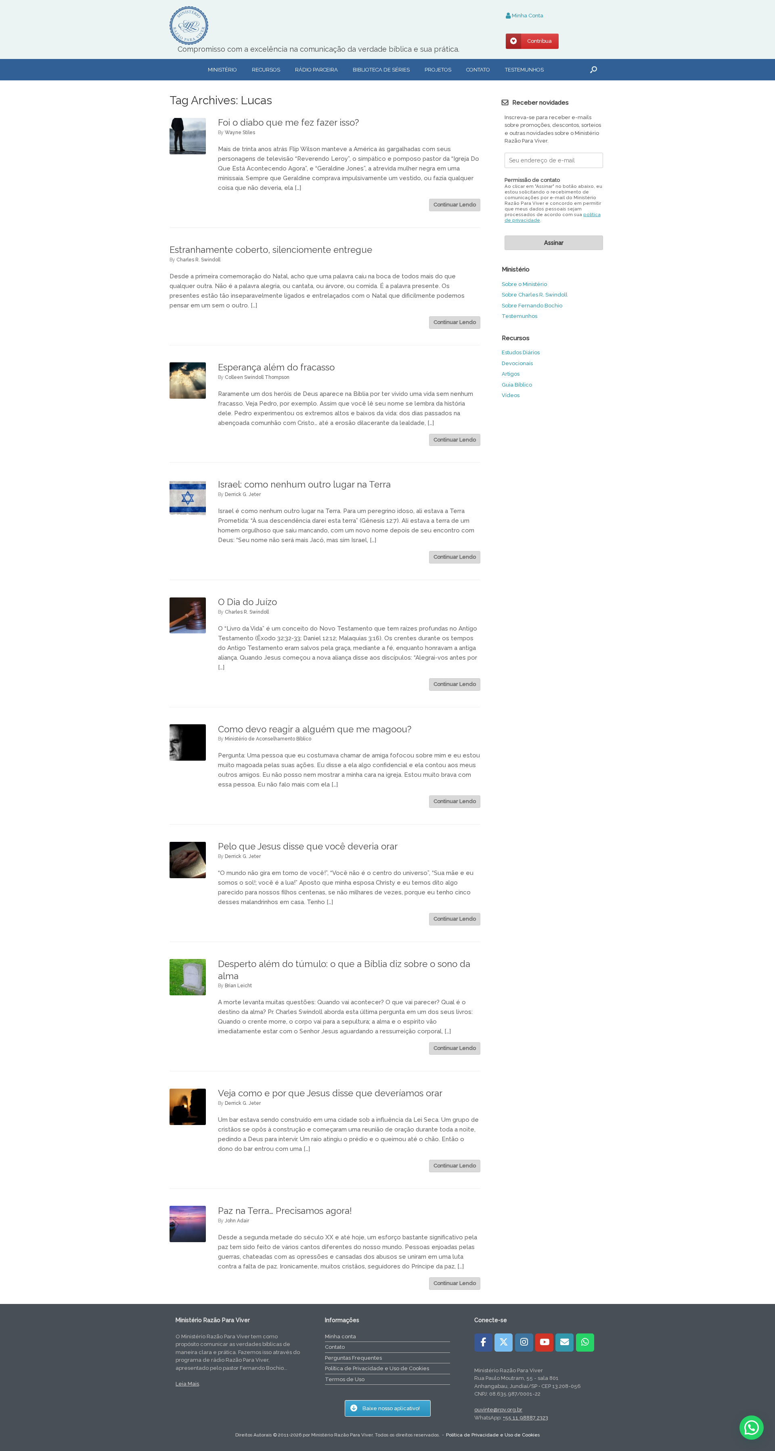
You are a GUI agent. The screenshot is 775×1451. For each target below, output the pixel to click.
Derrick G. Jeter (243, 494)
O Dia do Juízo (247, 602)
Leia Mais (187, 1384)
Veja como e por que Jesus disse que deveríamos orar (330, 1093)
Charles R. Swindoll (198, 260)
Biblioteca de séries (381, 70)
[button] (593, 69)
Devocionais (517, 363)
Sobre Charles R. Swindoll (535, 295)
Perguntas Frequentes (353, 1358)
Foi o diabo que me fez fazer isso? (288, 122)
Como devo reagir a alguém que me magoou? (314, 729)
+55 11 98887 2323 (525, 1418)
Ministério (222, 70)
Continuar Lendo (455, 205)
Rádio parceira (316, 70)
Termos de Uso (344, 1379)
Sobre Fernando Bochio (532, 306)
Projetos (438, 70)
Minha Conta (527, 16)
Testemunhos (524, 70)
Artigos (510, 374)
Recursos (266, 70)
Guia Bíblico (517, 385)
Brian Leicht (238, 985)
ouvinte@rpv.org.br (498, 1410)
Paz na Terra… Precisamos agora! (285, 1210)
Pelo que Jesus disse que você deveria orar (308, 846)
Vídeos (510, 395)
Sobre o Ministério (524, 284)
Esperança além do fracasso (276, 367)
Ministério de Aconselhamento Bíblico (268, 739)
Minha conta (340, 1336)
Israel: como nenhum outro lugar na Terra (304, 484)
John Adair (237, 1221)
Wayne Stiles (240, 132)
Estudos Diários (521, 352)
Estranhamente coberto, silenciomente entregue (271, 249)
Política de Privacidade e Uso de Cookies (377, 1368)
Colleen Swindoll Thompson (257, 377)
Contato (478, 70)
